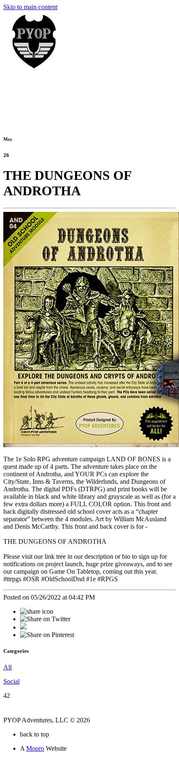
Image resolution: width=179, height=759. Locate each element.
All (7, 667)
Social (11, 681)
